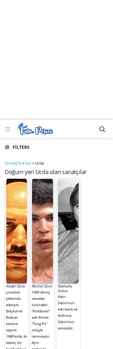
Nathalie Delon (65, 288)
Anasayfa (13, 163)
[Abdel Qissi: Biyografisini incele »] (16, 230)
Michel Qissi (42, 286)
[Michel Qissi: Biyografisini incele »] (42, 230)
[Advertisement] (56, 60)
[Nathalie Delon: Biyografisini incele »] (68, 230)
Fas (28, 163)
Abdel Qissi (15, 286)
